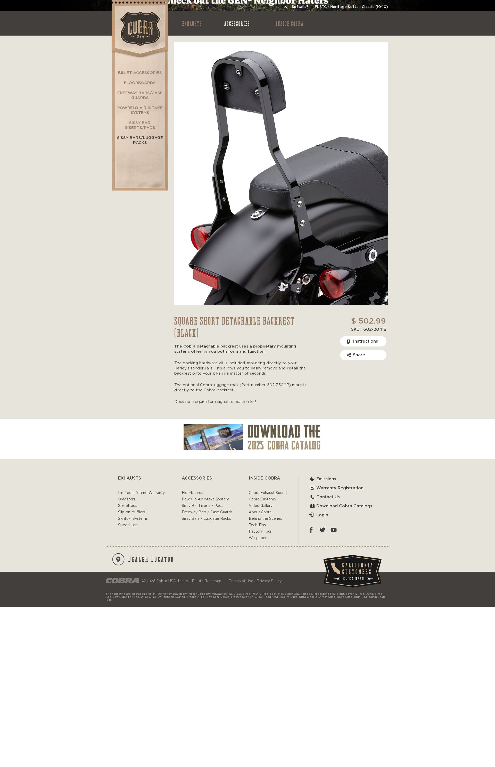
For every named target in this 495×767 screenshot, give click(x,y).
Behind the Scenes (265, 519)
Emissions (326, 479)
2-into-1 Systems (133, 519)
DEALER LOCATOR (151, 559)
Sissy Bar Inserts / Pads (202, 506)
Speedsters (128, 525)
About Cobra (260, 512)
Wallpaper (258, 538)
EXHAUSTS (192, 23)
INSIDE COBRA (290, 23)
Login (322, 515)
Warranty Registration (340, 488)
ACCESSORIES (237, 23)
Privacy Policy (269, 580)
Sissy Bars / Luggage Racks (206, 519)
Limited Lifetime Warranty (141, 493)
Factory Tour (260, 531)
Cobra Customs (262, 499)
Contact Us (328, 497)
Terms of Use (241, 580)
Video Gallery (261, 506)
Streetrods (127, 506)
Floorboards (192, 493)
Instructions (365, 341)
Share (359, 355)
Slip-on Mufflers (131, 512)
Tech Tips (257, 525)
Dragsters (126, 499)
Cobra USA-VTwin (139, 28)
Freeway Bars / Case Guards (207, 512)
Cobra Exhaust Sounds (268, 493)
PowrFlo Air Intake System (205, 499)
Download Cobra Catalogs (344, 506)
